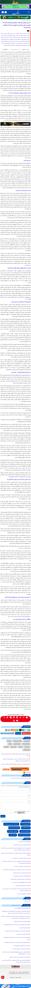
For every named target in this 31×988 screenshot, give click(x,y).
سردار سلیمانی (26, 750)
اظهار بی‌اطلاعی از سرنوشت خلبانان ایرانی (21, 845)
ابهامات (10, 744)
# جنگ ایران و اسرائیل (14, 828)
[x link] (4, 717)
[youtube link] (17, 721)
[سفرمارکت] (15, 769)
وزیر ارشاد (6, 747)
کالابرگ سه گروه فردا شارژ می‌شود (22, 885)
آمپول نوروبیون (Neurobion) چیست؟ (21, 908)
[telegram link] (20, 717)
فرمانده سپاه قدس (17, 741)
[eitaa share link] (14, 730)
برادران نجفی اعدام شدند (24, 928)
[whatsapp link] (24, 717)
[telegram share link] (23, 730)
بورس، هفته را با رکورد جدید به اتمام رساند (20, 858)
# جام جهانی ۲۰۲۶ (25, 824)
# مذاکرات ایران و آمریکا (24, 835)
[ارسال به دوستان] (26, 730)
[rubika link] (27, 717)
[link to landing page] (16, 12)
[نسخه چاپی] (29, 730)
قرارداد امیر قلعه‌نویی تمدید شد (23, 894)
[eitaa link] (7, 717)
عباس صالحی (13, 747)
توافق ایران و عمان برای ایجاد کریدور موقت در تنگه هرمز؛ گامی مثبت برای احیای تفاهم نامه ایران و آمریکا (16, 961)
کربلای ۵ (20, 747)
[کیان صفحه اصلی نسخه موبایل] (15, 986)
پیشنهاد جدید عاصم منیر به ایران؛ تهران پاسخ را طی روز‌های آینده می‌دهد (16, 938)
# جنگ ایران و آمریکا (25, 831)
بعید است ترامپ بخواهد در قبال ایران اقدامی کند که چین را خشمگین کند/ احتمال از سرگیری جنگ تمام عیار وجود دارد (15, 917)
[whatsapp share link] (17, 730)
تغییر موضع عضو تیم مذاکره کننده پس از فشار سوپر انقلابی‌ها (16, 942)
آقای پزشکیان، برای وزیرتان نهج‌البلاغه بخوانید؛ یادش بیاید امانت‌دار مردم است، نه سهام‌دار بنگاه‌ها (16, 953)
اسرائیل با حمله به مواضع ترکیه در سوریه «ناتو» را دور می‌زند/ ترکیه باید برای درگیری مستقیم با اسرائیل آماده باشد (16, 849)
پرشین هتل (26, 901)
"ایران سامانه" (12, 977)
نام (29, 789)
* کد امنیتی (28, 811)
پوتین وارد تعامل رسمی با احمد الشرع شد (21, 873)
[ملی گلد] (15, 2)
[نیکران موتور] (15, 124)
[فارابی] (15, 17)
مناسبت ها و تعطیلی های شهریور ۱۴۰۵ (21, 945)
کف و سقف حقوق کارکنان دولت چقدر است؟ (20, 882)
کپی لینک (18, 733)
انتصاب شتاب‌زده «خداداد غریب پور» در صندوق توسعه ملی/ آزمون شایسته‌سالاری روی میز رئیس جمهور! (16, 760)
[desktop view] (6, 12)
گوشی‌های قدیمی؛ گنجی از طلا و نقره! (21, 921)
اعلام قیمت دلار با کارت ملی (24, 841)
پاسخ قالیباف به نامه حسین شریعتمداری (21, 876)
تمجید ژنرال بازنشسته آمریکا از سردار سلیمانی (20, 778)
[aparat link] (14, 721)
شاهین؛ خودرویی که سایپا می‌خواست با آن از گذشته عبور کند (17, 931)
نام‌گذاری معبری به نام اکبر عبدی (23, 934)
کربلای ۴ (9, 741)
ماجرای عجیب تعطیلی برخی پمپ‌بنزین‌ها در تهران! (19, 957)
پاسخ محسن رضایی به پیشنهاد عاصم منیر (21, 949)
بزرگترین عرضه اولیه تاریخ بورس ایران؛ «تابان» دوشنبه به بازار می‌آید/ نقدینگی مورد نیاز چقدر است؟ (16, 862)
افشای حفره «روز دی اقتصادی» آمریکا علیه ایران (20, 879)
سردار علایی (27, 747)
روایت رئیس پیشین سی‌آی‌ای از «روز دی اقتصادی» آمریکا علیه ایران (16, 869)
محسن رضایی (27, 741)
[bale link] (17, 717)
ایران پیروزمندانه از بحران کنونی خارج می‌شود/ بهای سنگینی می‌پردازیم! (15, 764)
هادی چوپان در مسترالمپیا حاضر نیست (21, 866)
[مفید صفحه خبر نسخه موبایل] (15, 6)
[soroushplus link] (14, 717)
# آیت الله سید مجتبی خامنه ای (11, 824)
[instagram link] (11, 717)
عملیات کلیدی (17, 744)
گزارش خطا (28, 772)
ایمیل (29, 795)
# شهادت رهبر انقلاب (12, 831)
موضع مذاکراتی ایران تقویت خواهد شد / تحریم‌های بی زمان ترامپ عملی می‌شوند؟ (16, 854)
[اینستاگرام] (11, 730)
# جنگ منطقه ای (25, 828)
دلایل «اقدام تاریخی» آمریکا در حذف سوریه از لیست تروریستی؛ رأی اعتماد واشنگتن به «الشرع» (17, 889)
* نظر (29, 801)
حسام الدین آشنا (26, 744)
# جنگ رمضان (13, 835)
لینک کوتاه (27, 733)
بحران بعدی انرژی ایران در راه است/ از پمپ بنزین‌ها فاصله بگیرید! (16, 924)
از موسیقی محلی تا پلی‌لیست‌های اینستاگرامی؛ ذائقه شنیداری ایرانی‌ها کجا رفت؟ (15, 755)
